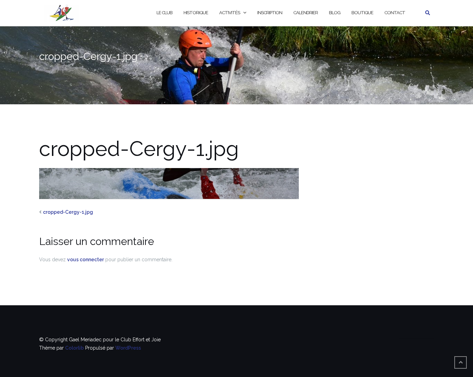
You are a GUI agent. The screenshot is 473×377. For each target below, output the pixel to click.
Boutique (362, 12)
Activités (229, 12)
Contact (394, 12)
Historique (196, 12)
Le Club (164, 12)
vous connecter (85, 259)
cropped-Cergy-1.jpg (68, 212)
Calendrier (305, 12)
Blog (334, 12)
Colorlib (74, 348)
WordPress (128, 348)
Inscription (269, 12)
